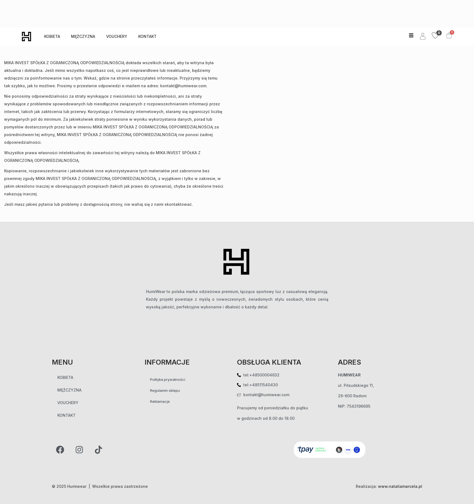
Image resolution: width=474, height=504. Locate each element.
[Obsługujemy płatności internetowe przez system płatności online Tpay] (330, 449)
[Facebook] (60, 449)
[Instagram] (79, 449)
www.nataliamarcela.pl (400, 486)
